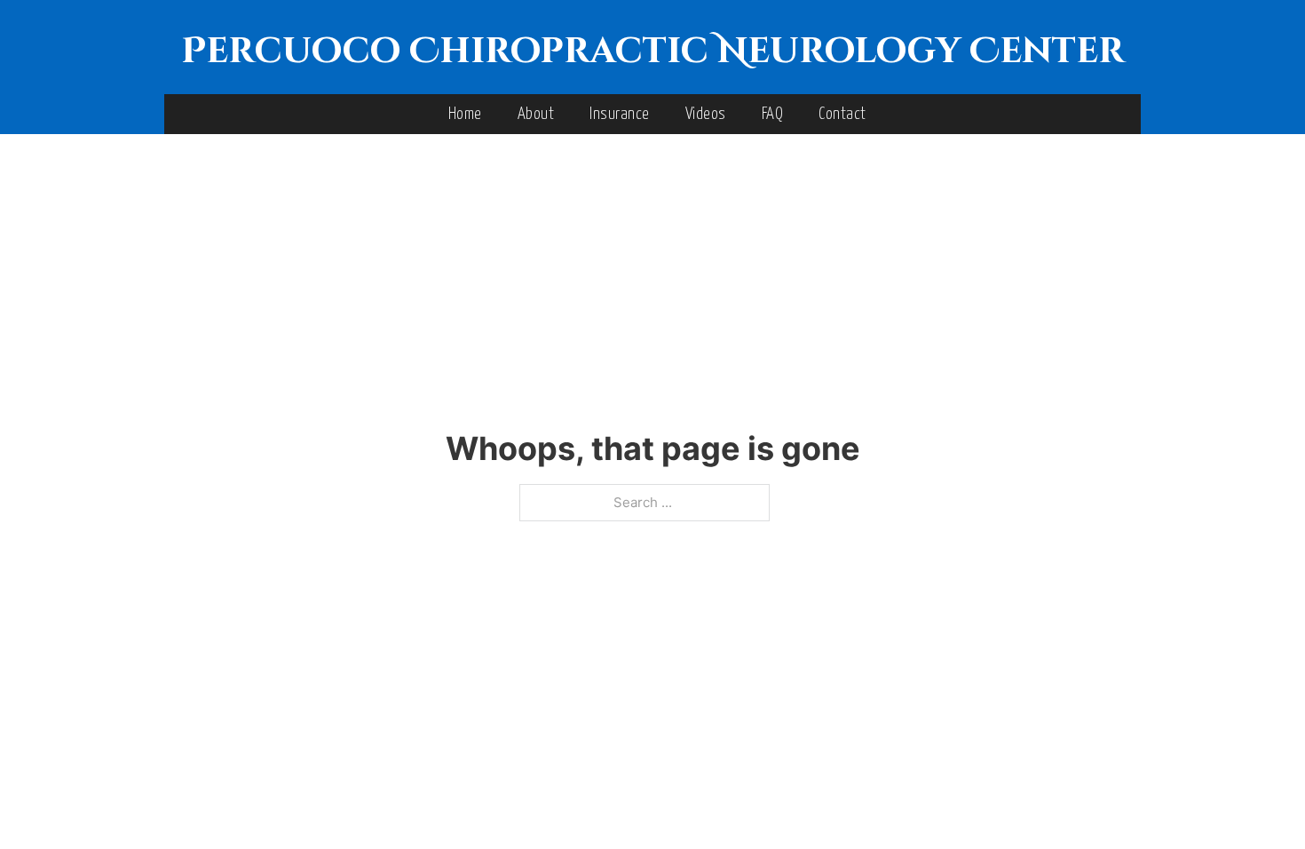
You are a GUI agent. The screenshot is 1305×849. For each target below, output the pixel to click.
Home (465, 114)
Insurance (619, 114)
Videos (705, 114)
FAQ (773, 114)
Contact (842, 114)
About (536, 114)
